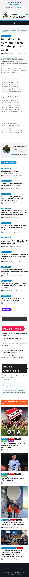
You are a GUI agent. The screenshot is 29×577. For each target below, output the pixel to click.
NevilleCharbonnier (8, 53)
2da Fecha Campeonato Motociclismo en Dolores (10, 172)
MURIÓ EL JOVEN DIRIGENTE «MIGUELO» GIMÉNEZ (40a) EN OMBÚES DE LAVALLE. (12, 198)
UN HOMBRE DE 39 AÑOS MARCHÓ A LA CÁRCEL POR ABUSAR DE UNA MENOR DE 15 (14, 256)
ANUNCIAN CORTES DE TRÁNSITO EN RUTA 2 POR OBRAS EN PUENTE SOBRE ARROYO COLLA (14, 242)
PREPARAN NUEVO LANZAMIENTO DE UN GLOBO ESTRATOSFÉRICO (13, 524)
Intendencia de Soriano (9, 58)
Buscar (6, 309)
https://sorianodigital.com (18, 151)
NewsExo (10, 574)
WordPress (22, 572)
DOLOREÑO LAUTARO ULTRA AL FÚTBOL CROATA (12, 479)
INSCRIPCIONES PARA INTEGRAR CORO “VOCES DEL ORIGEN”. (13, 299)
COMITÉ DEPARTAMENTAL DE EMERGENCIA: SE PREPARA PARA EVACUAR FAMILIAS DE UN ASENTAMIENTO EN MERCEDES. (13, 350)
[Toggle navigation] (14, 23)
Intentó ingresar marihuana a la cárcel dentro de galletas (13, 185)
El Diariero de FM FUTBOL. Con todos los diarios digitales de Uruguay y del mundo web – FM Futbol (14, 385)
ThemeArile (18, 574)
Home (3, 28)
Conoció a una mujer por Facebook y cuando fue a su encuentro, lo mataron (14, 285)
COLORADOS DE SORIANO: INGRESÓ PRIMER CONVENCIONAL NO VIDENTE (14, 227)
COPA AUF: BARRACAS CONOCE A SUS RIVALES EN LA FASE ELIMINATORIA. (13, 445)
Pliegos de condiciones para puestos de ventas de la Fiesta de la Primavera (14, 271)
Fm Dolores (6, 379)
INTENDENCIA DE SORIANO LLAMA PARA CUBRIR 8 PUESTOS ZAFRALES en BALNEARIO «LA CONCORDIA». (14, 213)
